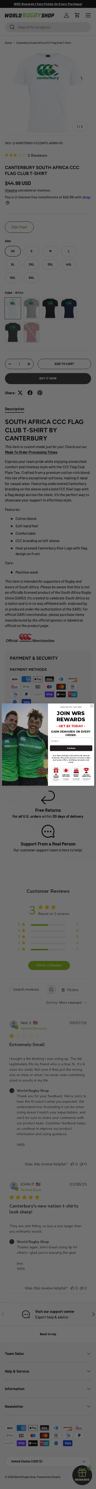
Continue (71, 748)
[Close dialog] (91, 705)
